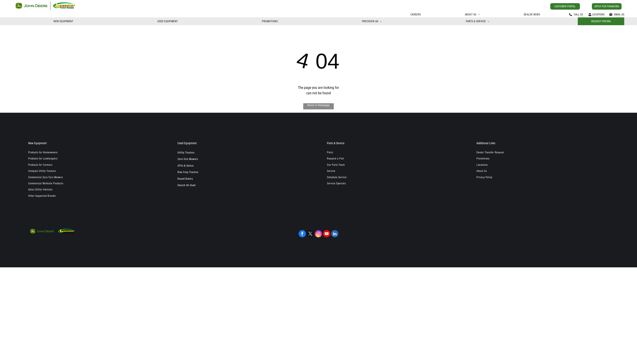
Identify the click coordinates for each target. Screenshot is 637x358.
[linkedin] (334, 234)
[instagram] (318, 234)
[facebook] (302, 234)
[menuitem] (415, 14)
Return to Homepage (318, 105)
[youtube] (326, 234)
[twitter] (310, 234)
